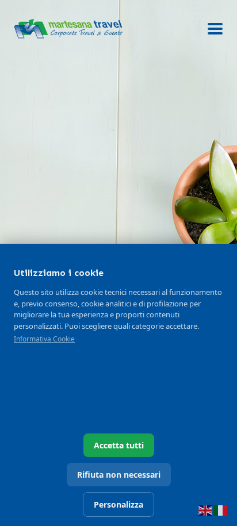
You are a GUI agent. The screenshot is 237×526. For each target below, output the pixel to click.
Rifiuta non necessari (118, 474)
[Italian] (220, 509)
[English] (205, 509)
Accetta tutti (119, 445)
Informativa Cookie (44, 339)
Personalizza (118, 504)
